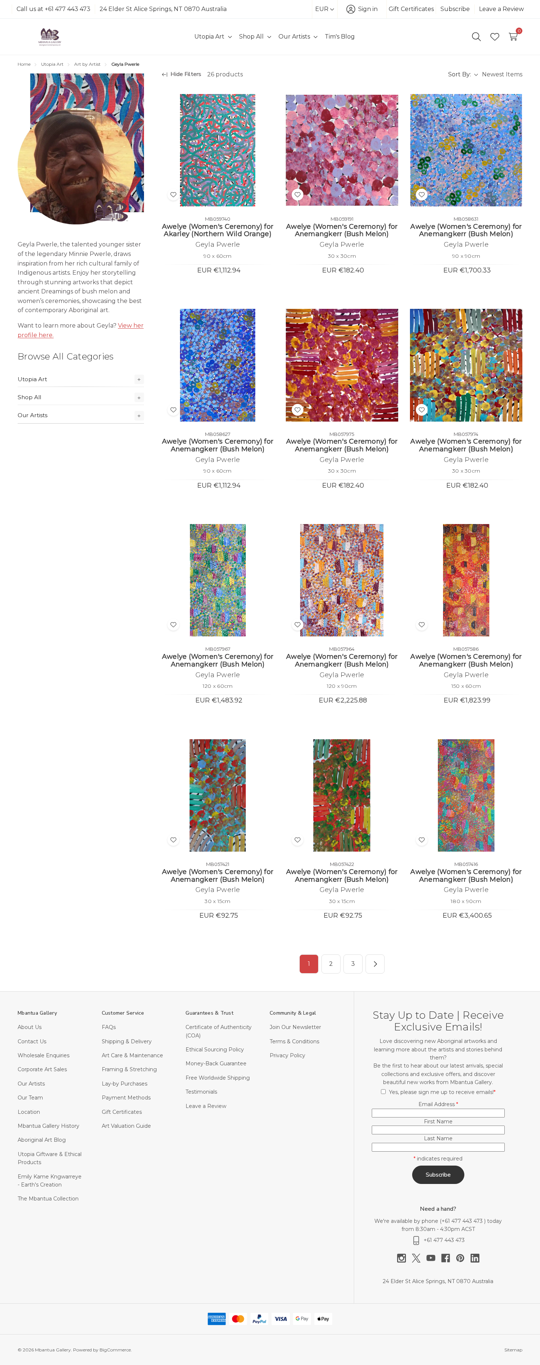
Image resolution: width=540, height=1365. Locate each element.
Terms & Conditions (294, 1041)
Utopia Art (32, 379)
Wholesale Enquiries (43, 1055)
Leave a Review (501, 9)
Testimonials (201, 1091)
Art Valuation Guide (126, 1126)
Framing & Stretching (129, 1069)
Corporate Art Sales (42, 1069)
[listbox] (501, 74)
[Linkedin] (475, 1258)
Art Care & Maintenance (132, 1055)
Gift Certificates (411, 9)
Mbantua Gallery (37, 1013)
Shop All (29, 397)
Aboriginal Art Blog (42, 1140)
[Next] (375, 964)
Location (29, 1112)
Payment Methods (126, 1097)
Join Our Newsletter (295, 1027)
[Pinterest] (463, 1258)
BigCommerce (115, 1350)
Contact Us (32, 1041)
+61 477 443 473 (463, 1221)
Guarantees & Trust (209, 1013)
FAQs (109, 1027)
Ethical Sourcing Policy (215, 1049)
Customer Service (123, 1013)
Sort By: (459, 74)
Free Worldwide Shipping (218, 1078)
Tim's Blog (340, 36)
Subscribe (455, 9)
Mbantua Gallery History (48, 1126)
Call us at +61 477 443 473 (53, 9)
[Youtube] (433, 1258)
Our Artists (32, 415)
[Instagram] (404, 1258)
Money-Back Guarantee (216, 1063)
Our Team (30, 1097)
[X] (419, 1258)
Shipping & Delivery (127, 1041)
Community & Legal (293, 1013)
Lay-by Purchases (124, 1083)
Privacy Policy (287, 1055)
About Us (30, 1027)
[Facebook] (448, 1258)
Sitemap (513, 1350)
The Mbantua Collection (48, 1198)
